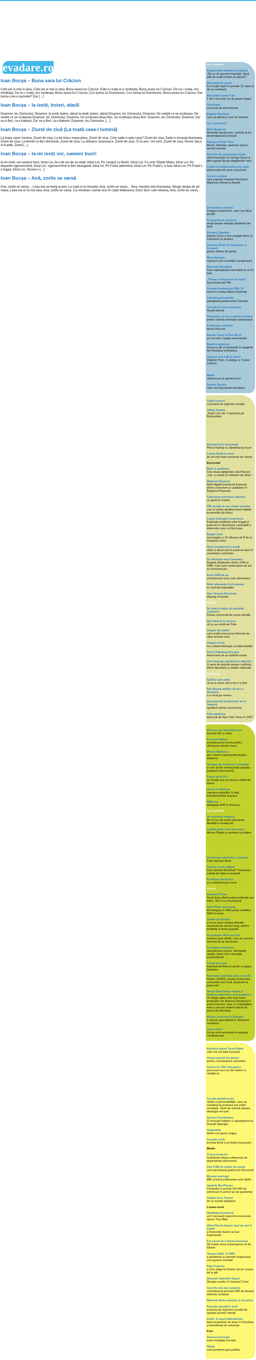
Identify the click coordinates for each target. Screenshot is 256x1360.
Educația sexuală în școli (222, 1306)
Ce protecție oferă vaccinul (223, 935)
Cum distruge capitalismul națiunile (229, 661)
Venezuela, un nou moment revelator (229, 316)
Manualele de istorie (219, 82)
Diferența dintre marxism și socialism (230, 1300)
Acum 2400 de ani (218, 575)
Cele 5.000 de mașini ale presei (226, 1166)
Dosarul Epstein (217, 384)
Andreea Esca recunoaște (222, 444)
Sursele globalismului (220, 1098)
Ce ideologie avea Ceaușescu (225, 559)
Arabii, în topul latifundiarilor (225, 1318)
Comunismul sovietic (220, 207)
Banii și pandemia (218, 468)
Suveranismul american (221, 220)
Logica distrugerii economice (225, 518)
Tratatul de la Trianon (220, 1197)
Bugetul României (218, 113)
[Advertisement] (128, 31)
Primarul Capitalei (218, 232)
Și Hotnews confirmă (220, 325)
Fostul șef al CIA (217, 776)
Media (210, 375)
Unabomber (214, 1130)
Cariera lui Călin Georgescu (224, 1067)
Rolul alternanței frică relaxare (225, 584)
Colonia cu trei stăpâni (221, 866)
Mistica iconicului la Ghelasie (225, 1016)
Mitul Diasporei (216, 129)
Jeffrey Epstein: (216, 410)
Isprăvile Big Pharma (220, 1185)
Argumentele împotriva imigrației (227, 70)
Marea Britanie (216, 257)
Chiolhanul (213, 104)
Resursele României (219, 266)
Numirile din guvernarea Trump (226, 154)
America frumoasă (218, 1337)
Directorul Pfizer (217, 894)
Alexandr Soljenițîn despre (223, 1278)
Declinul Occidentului (220, 1117)
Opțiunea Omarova (218, 481)
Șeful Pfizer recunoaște (221, 906)
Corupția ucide (216, 1139)
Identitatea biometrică (220, 1212)
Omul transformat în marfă (223, 546)
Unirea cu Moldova (218, 789)
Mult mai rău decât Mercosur (224, 730)
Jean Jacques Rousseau (222, 593)
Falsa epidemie (216, 713)
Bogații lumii (215, 534)
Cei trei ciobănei (217, 176)
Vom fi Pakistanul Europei (223, 652)
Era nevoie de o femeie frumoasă (227, 1241)
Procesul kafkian (217, 739)
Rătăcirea (212, 801)
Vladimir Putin (216, 642)
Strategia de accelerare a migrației (228, 764)
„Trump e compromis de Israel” (226, 279)
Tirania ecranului (217, 1154)
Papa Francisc (215, 1266)
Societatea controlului (220, 947)
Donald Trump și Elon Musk (224, 334)
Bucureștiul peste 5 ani (221, 95)
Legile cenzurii (216, 400)
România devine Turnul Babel (225, 1048)
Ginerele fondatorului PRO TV (225, 288)
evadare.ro (28, 67)
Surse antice (214, 1029)
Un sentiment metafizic (221, 816)
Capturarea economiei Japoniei (226, 496)
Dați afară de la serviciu (221, 621)
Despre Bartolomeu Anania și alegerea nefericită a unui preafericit (229, 993)
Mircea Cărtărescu (218, 751)
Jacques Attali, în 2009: (221, 1253)
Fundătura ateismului (220, 879)
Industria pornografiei (220, 297)
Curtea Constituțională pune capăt (228, 166)
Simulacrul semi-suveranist (224, 307)
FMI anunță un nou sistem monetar (228, 506)
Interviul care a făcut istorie (224, 356)
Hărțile (211, 1346)
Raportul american (218, 344)
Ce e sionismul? (217, 123)
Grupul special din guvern (223, 1057)
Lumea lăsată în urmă (220, 453)
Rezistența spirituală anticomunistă (228, 975)
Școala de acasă (217, 963)
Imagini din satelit (218, 630)
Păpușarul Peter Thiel (220, 141)
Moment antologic (218, 1176)
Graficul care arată (218, 679)
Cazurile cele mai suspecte (223, 1287)
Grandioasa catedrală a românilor (227, 857)
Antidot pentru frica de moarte (225, 829)
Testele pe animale (218, 919)
